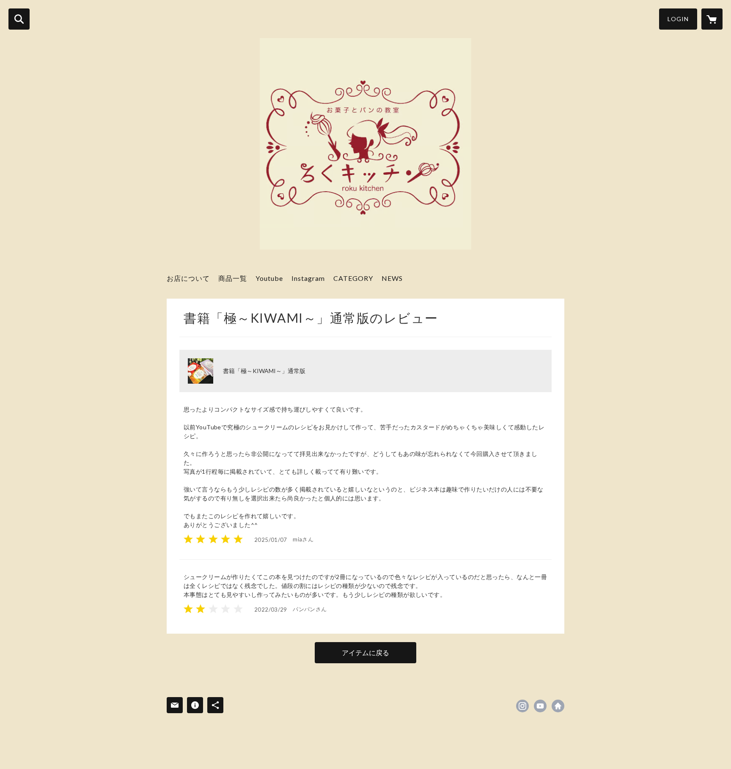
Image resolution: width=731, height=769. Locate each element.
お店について (188, 278)
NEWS (392, 278)
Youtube (269, 278)
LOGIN (678, 18)
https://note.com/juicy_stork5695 (558, 706)
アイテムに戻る (365, 652)
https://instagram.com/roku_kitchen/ (522, 706)
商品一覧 (232, 278)
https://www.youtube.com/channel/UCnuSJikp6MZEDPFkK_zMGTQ (540, 706)
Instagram (308, 278)
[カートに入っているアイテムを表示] (712, 19)
